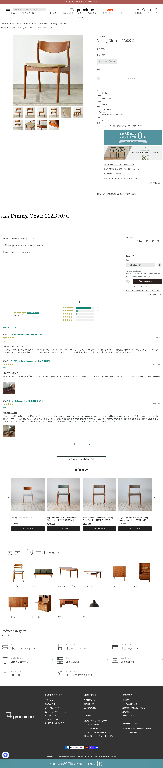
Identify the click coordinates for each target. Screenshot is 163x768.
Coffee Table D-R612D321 (26, 334)
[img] (8, 337)
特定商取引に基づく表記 (54, 723)
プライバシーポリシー (53, 719)
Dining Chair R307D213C (22, 517)
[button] (68, 308)
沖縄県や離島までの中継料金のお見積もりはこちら (121, 169)
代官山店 (134, 707)
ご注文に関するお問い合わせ (95, 720)
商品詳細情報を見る (146, 281)
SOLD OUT (133, 78)
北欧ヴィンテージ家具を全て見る (81, 459)
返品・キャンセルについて (55, 711)
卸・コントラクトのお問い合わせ (97, 732)
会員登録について (91, 700)
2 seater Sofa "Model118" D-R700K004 (27, 401)
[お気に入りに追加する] (99, 78)
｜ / (12, 27)
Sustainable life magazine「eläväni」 (138, 728)
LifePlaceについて (129, 704)
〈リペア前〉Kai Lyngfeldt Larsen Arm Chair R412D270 (29, 361)
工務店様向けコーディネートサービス (99, 736)
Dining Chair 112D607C (57, 23)
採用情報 (126, 711)
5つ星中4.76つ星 (33, 312)
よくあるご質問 (51, 715)
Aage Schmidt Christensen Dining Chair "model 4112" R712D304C (133, 518)
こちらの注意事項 (134, 276)
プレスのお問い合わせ (92, 728)
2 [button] (78, 444)
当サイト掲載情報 (129, 732)
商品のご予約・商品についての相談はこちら (119, 164)
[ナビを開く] (8, 9)
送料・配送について (53, 707)
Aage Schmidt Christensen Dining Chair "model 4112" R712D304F (62, 518)
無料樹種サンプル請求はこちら (114, 174)
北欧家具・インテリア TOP (11, 23)
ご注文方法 (49, 700)
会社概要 (126, 700)
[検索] (143, 9)
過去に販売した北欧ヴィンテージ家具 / (39, 27)
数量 (98, 69)
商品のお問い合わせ (92, 724)
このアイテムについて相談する (136, 286)
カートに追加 (28, 528)
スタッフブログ (128, 715)
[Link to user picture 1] (9, 388)
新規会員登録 (89, 704)
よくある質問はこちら (154, 183)
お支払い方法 (50, 704)
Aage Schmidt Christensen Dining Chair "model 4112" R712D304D (98, 518)
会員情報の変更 (90, 707)
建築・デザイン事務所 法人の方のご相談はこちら (121, 178)
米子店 (143, 707)
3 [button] (82, 444)
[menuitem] (14, 13)
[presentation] (9, 497)
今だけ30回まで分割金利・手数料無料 (81, 2)
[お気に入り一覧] (155, 9)
